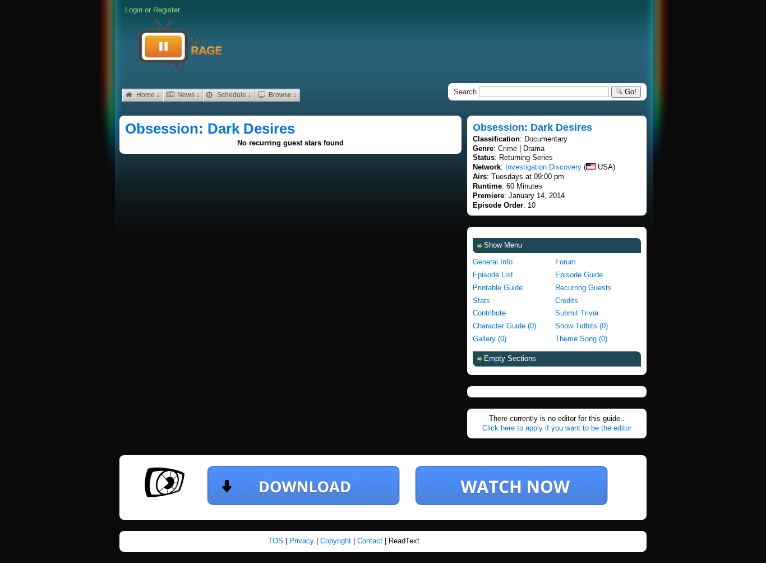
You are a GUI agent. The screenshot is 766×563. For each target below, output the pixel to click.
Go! (629, 92)
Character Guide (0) (504, 326)
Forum (565, 262)
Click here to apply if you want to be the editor (556, 428)
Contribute (489, 313)
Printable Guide (498, 287)
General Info (493, 262)
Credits (566, 300)
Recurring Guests (583, 287)
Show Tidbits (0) (581, 326)
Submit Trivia (576, 313)
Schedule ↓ (233, 95)
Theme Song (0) (581, 339)
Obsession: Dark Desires (210, 128)
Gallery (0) (489, 339)
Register (166, 10)
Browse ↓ (282, 95)
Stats (481, 300)
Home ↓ (147, 95)
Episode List (493, 275)
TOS (276, 541)
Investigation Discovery (543, 167)
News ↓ (188, 95)
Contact (371, 541)
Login (133, 10)
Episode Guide (579, 275)
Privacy (302, 541)
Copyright (336, 541)
